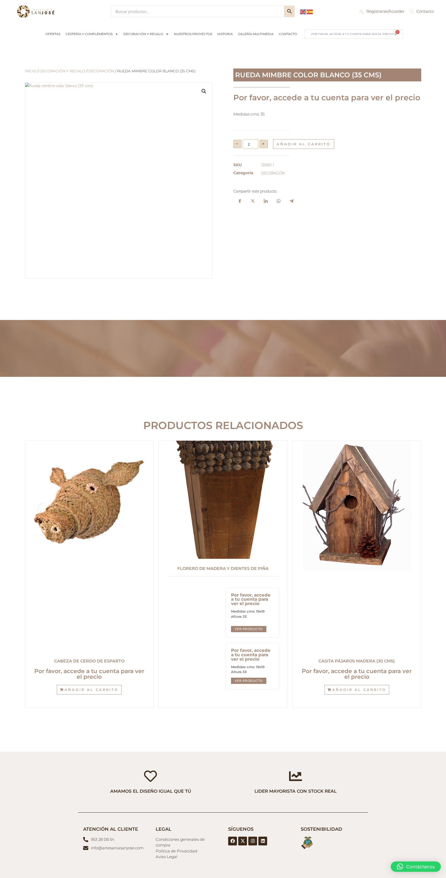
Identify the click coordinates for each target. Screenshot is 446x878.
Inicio (30, 71)
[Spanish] (310, 11)
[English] (303, 11)
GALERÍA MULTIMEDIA (256, 34)
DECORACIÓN (101, 71)
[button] (204, 91)
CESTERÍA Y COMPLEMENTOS (89, 34)
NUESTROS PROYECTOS (193, 34)
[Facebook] (232, 841)
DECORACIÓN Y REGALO (143, 34)
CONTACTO (288, 34)
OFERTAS (52, 34)
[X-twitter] (242, 841)
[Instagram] (252, 841)
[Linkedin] (262, 841)
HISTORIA (225, 34)
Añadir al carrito (304, 144)
